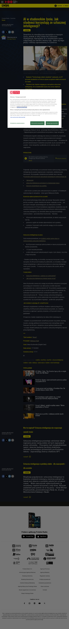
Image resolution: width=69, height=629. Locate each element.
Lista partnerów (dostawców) (17, 117)
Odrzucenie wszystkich (37, 123)
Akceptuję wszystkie (52, 123)
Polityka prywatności (22, 107)
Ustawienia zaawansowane (17, 123)
